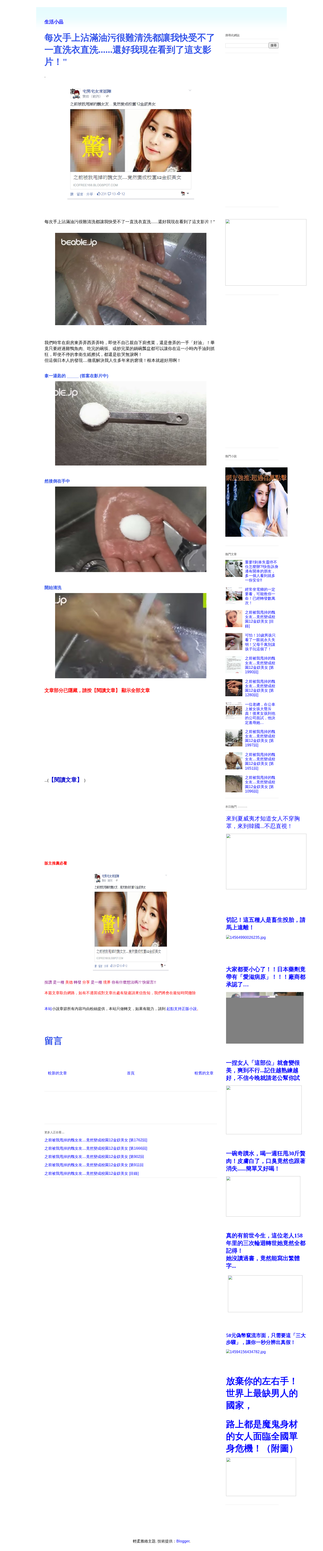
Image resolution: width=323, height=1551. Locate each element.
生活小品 (53, 21)
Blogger (182, 1541)
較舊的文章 (204, 1073)
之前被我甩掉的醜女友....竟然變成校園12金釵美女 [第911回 (94, 1165)
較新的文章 (57, 1073)
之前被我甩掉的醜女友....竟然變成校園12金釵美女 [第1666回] (95, 1148)
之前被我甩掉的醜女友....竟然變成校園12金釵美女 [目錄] (91, 1173)
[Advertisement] (130, 737)
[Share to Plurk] (56, 1025)
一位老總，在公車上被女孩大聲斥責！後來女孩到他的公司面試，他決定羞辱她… (260, 713)
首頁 (131, 1073)
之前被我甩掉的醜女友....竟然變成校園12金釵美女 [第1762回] (95, 1140)
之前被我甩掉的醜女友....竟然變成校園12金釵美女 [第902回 (94, 1157)
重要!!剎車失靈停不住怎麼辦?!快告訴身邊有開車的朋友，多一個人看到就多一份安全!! (261, 571)
